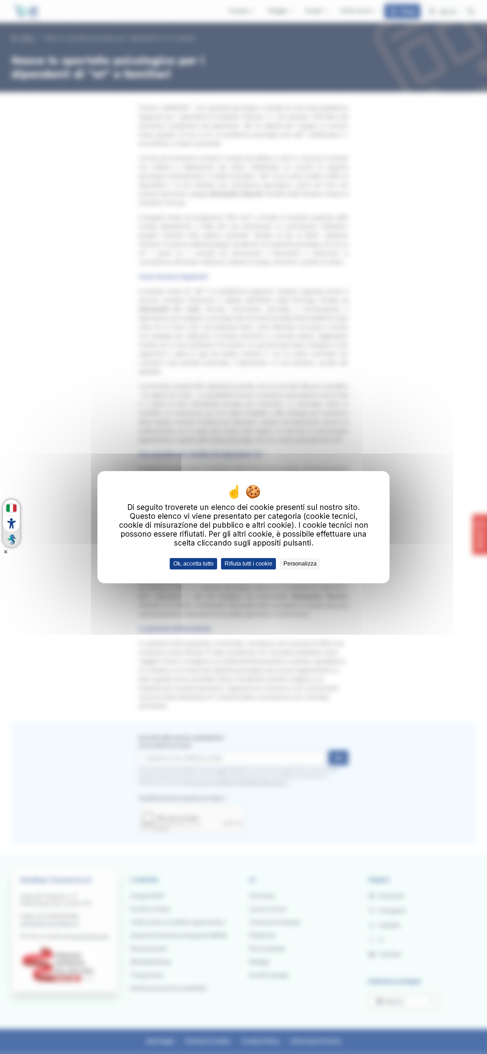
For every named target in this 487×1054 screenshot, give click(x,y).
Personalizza (300, 564)
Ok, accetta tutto (193, 564)
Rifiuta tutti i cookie (248, 564)
